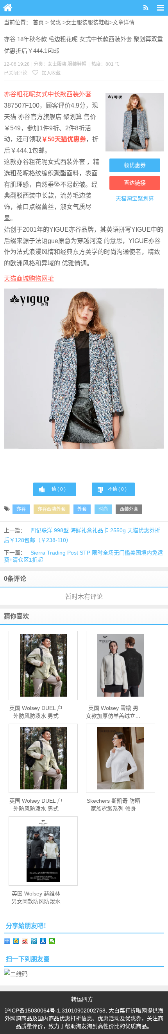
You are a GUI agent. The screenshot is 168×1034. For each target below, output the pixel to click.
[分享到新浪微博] (25, 941)
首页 (38, 22)
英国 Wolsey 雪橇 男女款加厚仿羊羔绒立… (113, 712)
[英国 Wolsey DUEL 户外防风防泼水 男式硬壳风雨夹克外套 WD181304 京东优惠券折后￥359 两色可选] (43, 758)
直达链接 (135, 183)
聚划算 (146, 198)
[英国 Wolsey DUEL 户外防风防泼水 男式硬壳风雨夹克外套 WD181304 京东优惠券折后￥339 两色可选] (43, 665)
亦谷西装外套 (52, 509)
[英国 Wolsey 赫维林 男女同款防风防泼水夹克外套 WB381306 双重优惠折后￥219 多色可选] (43, 851)
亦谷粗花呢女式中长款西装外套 (47, 94)
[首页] (8, 8)
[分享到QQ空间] (16, 941)
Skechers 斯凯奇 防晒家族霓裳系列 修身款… (113, 805)
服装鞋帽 (98, 22)
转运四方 (82, 999)
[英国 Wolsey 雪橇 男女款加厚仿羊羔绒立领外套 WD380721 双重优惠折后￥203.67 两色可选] (120, 665)
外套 (82, 509)
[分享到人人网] (43, 941)
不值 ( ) (117, 489)
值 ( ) (59, 489)
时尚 (103, 509)
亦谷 (21, 509)
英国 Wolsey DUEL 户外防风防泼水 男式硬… (36, 712)
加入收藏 (51, 73)
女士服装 (77, 22)
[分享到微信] (52, 941)
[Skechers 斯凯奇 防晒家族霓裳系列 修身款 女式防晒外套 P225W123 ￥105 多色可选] (120, 758)
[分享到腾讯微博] (34, 941)
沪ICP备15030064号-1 (32, 1010)
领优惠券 (135, 165)
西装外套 (129, 509)
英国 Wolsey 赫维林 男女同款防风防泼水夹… (36, 897)
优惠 (55, 22)
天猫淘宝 (127, 198)
